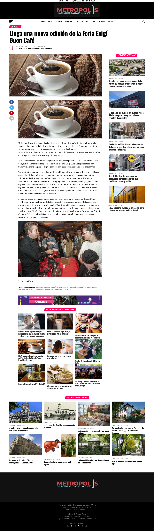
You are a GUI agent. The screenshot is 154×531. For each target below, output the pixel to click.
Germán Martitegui (26, 289)
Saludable (84, 21)
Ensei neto (62, 287)
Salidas (110, 21)
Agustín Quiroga (43, 287)
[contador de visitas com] (77, 528)
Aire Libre (68, 21)
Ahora (43, 21)
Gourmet (59, 21)
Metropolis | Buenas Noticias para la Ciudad (35, 48)
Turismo (102, 21)
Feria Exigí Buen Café (76, 287)
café (54, 287)
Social (50, 21)
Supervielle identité (63, 289)
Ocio (76, 21)
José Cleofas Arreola (45, 289)
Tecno (94, 21)
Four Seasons (91, 287)
